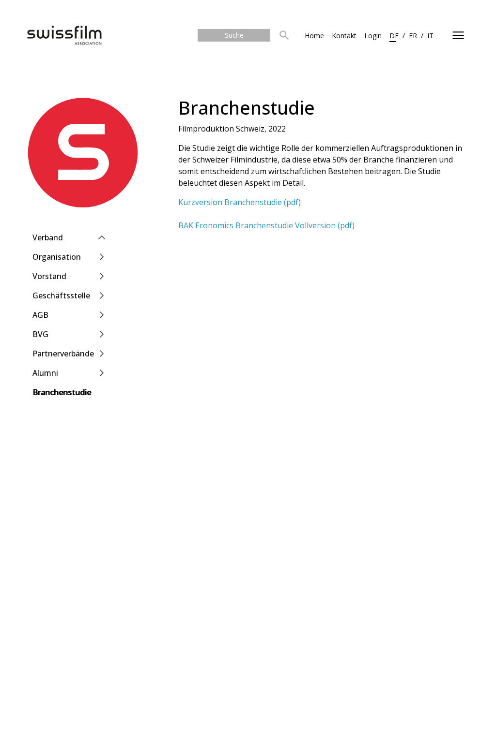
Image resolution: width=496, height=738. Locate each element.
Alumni (45, 373)
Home (314, 35)
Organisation (56, 256)
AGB (40, 315)
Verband (47, 237)
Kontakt (344, 35)
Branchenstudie (61, 392)
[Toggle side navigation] (458, 35)
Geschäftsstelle (61, 295)
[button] (284, 36)
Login (373, 35)
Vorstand (49, 276)
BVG (40, 334)
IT (430, 35)
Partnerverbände (63, 353)
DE (394, 35)
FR (413, 35)
